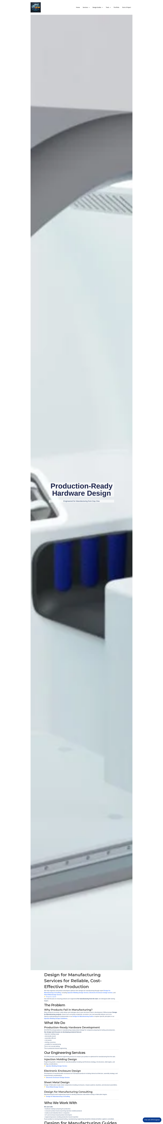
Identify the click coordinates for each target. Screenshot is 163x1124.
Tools (107, 7)
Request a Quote (51, 996)
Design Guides (97, 7)
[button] (89, 7)
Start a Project (126, 7)
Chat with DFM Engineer (152, 1120)
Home (78, 7)
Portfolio (116, 7)
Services (85, 7)
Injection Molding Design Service (56, 1066)
